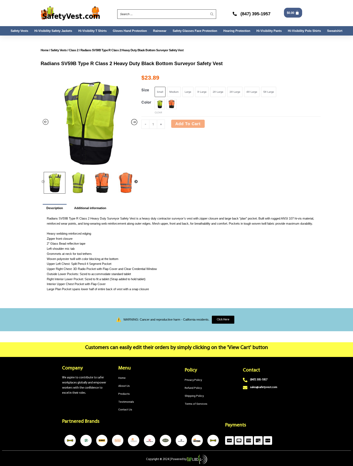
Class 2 (73, 50)
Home (45, 50)
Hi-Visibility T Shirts (92, 30)
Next (136, 182)
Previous (43, 182)
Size (145, 90)
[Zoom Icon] (90, 122)
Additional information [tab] (90, 208)
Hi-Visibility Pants (269, 30)
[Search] (212, 14)
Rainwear (159, 30)
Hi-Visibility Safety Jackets (53, 30)
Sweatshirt (334, 30)
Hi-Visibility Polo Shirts (304, 30)
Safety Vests (19, 30)
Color (146, 102)
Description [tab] (54, 208)
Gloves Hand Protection (130, 30)
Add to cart (188, 124)
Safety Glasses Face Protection (195, 30)
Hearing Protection (236, 30)
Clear (158, 112)
